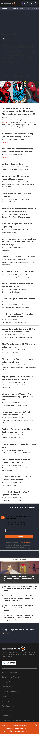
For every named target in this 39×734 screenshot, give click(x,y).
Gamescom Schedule (17, 8)
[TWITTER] (4, 39)
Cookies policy (7, 687)
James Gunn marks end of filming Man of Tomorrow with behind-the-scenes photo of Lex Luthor (20, 608)
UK (3, 633)
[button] (36, 3)
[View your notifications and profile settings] (32, 3)
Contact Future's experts (11, 677)
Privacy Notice (26, 544)
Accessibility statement (10, 691)
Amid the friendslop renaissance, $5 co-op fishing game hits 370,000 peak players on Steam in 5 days (20, 578)
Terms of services (24, 542)
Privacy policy (7, 682)
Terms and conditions (10, 672)
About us (5, 701)
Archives (31, 507)
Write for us (6, 716)
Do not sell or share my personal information (18, 720)
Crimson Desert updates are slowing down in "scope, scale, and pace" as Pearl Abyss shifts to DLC (20, 588)
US (7, 633)
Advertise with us (8, 706)
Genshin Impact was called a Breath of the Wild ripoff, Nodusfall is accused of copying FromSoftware (20, 618)
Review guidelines (8, 711)
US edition (18, 728)
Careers (5, 696)
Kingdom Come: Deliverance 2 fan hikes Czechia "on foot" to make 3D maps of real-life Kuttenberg (19, 598)
